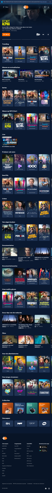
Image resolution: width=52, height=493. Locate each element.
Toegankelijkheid (17, 448)
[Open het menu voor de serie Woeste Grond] (12, 91)
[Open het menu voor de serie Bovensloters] (48, 202)
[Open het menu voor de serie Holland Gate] (36, 269)
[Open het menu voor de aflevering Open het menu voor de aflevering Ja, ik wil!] (48, 316)
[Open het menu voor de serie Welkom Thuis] (24, 380)
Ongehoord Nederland (6, 465)
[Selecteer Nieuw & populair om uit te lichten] (45, 39)
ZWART (3, 475)
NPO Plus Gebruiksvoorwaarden (19, 483)
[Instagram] (49, 489)
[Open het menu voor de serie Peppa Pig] (36, 357)
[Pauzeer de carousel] (48, 34)
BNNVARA (4, 448)
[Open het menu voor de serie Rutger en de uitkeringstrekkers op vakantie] (12, 155)
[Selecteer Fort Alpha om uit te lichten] (6, 39)
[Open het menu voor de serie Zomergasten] (24, 47)
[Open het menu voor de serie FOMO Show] (12, 47)
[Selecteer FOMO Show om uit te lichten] (16, 39)
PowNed (4, 468)
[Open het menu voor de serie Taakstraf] (48, 380)
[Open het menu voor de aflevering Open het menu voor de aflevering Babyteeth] (48, 337)
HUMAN (3, 453)
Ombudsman (29, 463)
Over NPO (16, 446)
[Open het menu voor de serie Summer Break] (12, 380)
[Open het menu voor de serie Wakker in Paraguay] (48, 293)
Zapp (28, 448)
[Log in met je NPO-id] (48, 7)
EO (2, 451)
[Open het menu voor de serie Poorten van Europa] (12, 269)
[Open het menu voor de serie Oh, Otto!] (48, 91)
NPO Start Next (30, 451)
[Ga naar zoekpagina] (44, 7)
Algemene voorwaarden (7, 483)
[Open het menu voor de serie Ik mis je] (24, 155)
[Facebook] (46, 489)
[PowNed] (19, 423)
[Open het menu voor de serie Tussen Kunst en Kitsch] (36, 47)
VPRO (3, 470)
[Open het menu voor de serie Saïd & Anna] (48, 357)
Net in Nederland (30, 465)
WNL (3, 473)
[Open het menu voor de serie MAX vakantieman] (48, 155)
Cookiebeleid (29, 483)
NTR (3, 463)
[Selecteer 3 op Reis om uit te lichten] (35, 39)
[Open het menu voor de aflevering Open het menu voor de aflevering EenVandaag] (48, 71)
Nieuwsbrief (16, 453)
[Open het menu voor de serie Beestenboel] (48, 47)
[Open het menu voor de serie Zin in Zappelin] (24, 357)
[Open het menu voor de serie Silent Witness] (36, 202)
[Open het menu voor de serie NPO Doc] (36, 155)
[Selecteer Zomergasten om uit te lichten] (26, 39)
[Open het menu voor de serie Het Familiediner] (36, 179)
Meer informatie (43, 1)
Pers (15, 451)
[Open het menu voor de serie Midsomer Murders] (12, 202)
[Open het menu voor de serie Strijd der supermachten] (48, 269)
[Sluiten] (50, 2)
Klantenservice (17, 458)
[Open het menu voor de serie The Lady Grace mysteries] (36, 380)
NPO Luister (29, 456)
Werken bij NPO (17, 456)
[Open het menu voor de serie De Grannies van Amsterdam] (36, 114)
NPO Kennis (29, 458)
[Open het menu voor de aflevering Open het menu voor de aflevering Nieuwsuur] (32, 71)
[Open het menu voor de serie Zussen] (24, 91)
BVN (28, 453)
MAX (3, 458)
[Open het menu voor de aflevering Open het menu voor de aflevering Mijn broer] (16, 249)
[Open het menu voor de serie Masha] (12, 357)
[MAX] (44, 423)
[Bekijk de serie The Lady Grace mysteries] (32, 387)
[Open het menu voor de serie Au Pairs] (24, 293)
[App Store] (43, 447)
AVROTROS (4, 446)
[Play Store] (43, 450)
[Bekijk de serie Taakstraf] (44, 387)
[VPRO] (32, 423)
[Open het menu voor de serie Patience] (24, 202)
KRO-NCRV (4, 456)
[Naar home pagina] (26, 7)
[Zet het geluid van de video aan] (43, 34)
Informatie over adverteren (38, 483)
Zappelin (28, 446)
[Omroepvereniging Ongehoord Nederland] (7, 423)
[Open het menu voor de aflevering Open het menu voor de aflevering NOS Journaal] (16, 71)
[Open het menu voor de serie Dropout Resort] (36, 293)
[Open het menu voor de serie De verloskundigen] (48, 179)
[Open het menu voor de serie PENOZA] (24, 225)
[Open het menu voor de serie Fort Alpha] (12, 114)
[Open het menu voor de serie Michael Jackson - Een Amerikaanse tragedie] (24, 269)
